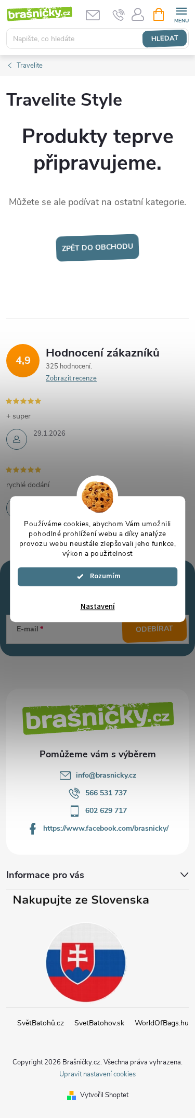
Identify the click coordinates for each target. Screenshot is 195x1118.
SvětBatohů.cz (40, 1023)
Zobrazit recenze (71, 378)
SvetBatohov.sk (99, 1023)
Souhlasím (102, 576)
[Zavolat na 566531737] (118, 14)
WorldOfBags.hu (162, 1023)
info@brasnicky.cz (106, 775)
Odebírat (155, 629)
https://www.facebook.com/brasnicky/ (105, 828)
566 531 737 (106, 793)
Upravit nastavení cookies (97, 1074)
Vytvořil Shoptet (104, 1095)
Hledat (164, 38)
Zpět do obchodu (98, 248)
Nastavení (98, 606)
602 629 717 (106, 811)
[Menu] (181, 14)
